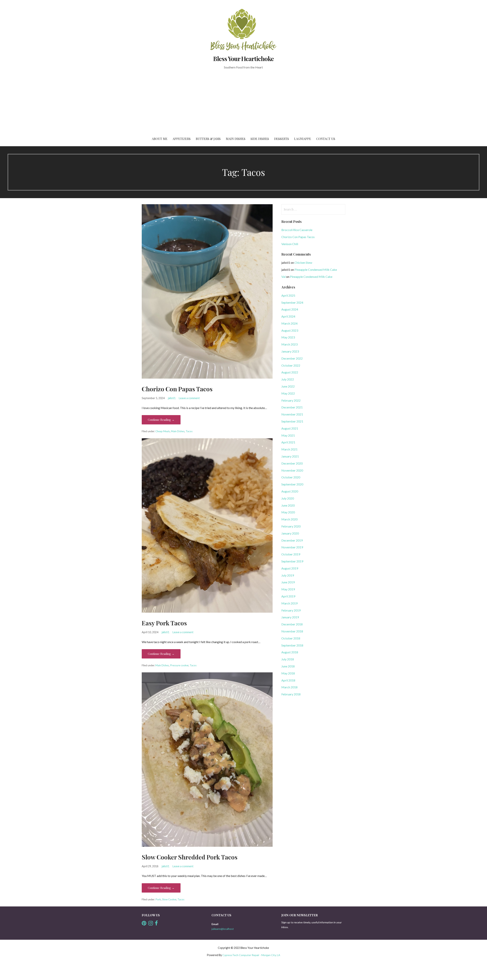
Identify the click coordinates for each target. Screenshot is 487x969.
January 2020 (290, 533)
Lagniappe (302, 139)
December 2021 (292, 407)
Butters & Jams (208, 139)
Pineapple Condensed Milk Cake (315, 269)
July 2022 (287, 379)
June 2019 (288, 582)
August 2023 (289, 330)
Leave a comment (189, 398)
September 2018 (292, 645)
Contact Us (325, 139)
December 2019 (292, 540)
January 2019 (290, 617)
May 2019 (288, 589)
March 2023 (289, 344)
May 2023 (288, 337)
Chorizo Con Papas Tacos (177, 389)
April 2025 (288, 295)
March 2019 (289, 603)
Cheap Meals (162, 431)
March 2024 (289, 323)
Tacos (189, 431)
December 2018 (292, 624)
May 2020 (288, 512)
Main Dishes (235, 139)
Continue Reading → (161, 420)
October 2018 (290, 638)
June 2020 (288, 505)
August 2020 (289, 491)
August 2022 (289, 372)
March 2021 (289, 449)
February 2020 (291, 526)
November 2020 (292, 470)
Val (283, 276)
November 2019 (292, 547)
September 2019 (292, 561)
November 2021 (292, 414)
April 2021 (288, 442)
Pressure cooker (179, 665)
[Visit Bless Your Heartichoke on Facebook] (156, 924)
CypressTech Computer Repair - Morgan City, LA (251, 955)
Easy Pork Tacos (164, 623)
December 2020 (292, 463)
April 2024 (288, 316)
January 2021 (290, 456)
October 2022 (290, 365)
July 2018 (287, 659)
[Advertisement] (243, 103)
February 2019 (291, 610)
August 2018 (289, 652)
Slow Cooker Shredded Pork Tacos (189, 857)
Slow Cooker (169, 899)
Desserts (281, 139)
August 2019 (289, 568)
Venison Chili (289, 244)
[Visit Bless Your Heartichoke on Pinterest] (144, 924)
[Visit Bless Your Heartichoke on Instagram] (150, 924)
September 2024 (292, 302)
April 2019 (288, 596)
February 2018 (291, 694)
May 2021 (288, 435)
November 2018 (292, 631)
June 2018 (288, 666)
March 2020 (289, 519)
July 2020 (287, 498)
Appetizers (182, 139)
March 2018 (289, 687)
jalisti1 (172, 398)
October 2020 (290, 477)
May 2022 (288, 393)
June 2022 (288, 386)
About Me (159, 139)
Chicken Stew (303, 262)
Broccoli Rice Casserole (296, 230)
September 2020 (292, 484)
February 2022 (291, 400)
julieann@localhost (223, 928)
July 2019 (287, 575)
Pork (158, 899)
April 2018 (288, 680)
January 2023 (290, 351)
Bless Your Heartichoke (243, 58)
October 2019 (290, 554)
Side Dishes (260, 139)
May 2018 (288, 673)
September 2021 (292, 421)
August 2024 (289, 309)
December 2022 (292, 358)
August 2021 (289, 428)
